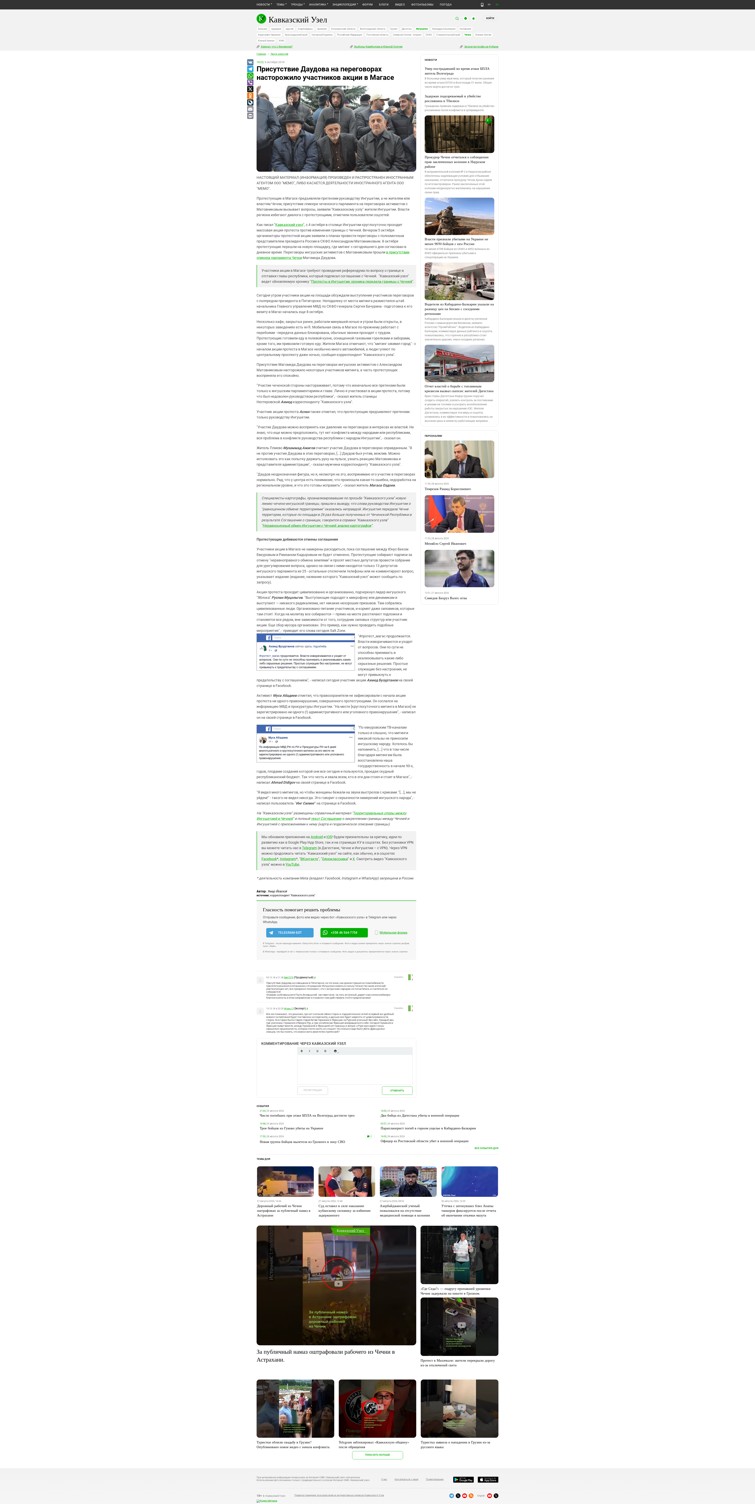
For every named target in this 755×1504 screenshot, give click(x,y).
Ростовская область (377, 34)
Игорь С (288, 1008)
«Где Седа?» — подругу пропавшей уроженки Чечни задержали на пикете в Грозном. (456, 1291)
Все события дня (486, 1148)
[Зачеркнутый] (325, 1051)
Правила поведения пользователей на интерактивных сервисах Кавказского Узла (339, 1495)
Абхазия (262, 29)
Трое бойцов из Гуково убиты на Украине (291, 1128)
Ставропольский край (448, 34)
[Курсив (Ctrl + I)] (309, 1051)
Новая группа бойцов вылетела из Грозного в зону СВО (302, 1141)
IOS (329, 837)
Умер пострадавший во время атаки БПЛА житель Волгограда (457, 71)
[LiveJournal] (250, 102)
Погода (445, 4)
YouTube (292, 864)
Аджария (276, 29)
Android (317, 837)
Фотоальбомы (422, 4)
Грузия (393, 29)
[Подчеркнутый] (317, 1051)
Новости (263, 4)
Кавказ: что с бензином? (276, 46)
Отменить (397, 1090)
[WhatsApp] (250, 76)
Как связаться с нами (406, 1479)
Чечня (467, 34)
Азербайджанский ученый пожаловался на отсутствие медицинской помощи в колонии (405, 1210)
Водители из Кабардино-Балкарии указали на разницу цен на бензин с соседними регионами (459, 309)
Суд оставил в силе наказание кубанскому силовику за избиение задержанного (345, 1210)
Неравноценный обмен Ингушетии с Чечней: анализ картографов (317, 525)
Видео (400, 4)
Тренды (297, 4)
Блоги (384, 4)
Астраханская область (343, 29)
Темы (280, 4)
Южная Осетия (483, 34)
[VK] (250, 62)
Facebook (269, 859)
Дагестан (407, 29)
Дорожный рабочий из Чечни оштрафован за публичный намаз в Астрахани (283, 1210)
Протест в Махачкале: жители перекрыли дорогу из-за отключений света (458, 1362)
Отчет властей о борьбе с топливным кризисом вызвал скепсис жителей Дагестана (459, 388)
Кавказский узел (289, 225)
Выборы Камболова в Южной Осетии (378, 46)
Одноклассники (335, 859)
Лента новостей (279, 54)
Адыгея (290, 29)
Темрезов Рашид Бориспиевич (448, 488)
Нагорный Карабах (322, 34)
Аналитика (317, 4)
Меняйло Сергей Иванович (445, 543)
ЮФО (281, 40)
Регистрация (313, 1090)
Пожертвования (435, 1479)
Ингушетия (422, 29)
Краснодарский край (296, 34)
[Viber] (250, 82)
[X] (250, 89)
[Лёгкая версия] (482, 4)
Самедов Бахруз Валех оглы (446, 597)
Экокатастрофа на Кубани (481, 46)
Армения (322, 29)
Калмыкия (465, 29)
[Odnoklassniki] (250, 96)
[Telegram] (250, 69)
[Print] (250, 116)
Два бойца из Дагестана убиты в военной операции (420, 1115)
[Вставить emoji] (335, 1051)
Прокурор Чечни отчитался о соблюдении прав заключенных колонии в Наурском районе (457, 162)
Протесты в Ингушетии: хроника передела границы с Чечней (361, 281)
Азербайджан (305, 29)
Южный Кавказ (266, 40)
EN (497, 4)
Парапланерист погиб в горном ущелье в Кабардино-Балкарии (428, 1128)
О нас (384, 1479)
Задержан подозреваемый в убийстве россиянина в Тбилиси (453, 98)
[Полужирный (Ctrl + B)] (302, 1051)
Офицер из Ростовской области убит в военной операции (425, 1140)
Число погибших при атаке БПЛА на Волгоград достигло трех (307, 1115)
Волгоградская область (373, 29)
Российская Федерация (349, 34)
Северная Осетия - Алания (407, 34)
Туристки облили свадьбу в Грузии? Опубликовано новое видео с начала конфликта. (293, 1444)
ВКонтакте (309, 859)
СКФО (429, 34)
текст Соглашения (326, 819)
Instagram (288, 859)
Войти (490, 18)
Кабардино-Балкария (444, 29)
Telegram (309, 848)
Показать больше (377, 1454)
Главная (261, 54)
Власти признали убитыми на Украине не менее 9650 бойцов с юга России (456, 241)
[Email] (250, 109)
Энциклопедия (344, 4)
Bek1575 (288, 977)
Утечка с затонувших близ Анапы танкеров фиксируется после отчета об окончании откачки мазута (468, 1210)
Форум (367, 4)
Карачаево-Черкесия (269, 34)
